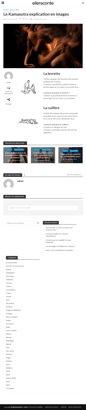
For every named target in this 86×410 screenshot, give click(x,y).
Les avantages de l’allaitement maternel (60, 246)
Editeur (63, 407)
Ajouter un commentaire (8, 92)
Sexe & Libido (14, 10)
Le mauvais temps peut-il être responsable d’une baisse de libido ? (43, 155)
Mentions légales (51, 407)
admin (8, 82)
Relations (74, 151)
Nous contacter (75, 407)
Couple (6, 10)
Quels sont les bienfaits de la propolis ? (60, 250)
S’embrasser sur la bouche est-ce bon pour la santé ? (70, 155)
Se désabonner (16, 407)
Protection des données (33, 407)
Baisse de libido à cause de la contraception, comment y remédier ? (15, 155)
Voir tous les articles (74, 174)
